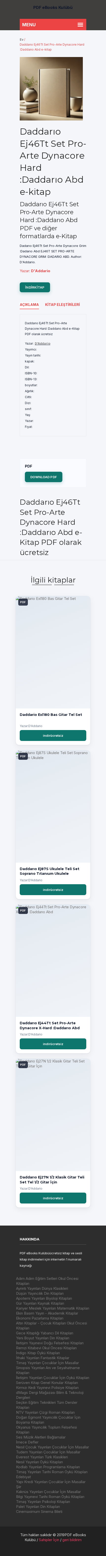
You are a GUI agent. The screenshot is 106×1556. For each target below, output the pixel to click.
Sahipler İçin (49, 1539)
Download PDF (43, 477)
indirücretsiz (53, 735)
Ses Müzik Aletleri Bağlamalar (41, 1437)
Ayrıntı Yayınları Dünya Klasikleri (42, 1288)
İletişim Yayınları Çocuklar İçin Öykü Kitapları (52, 1377)
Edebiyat (23, 1476)
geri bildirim (72, 1539)
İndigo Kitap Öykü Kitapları (38, 1352)
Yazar (24, 270)
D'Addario (42, 343)
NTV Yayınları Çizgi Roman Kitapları (45, 1412)
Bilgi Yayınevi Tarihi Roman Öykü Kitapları (50, 1496)
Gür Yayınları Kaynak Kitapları (40, 1303)
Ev (21, 39)
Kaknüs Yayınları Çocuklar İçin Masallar (48, 1491)
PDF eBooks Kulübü (52, 7)
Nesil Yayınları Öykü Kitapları (39, 1462)
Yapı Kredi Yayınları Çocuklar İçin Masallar (51, 1481)
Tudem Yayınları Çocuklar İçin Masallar (48, 1452)
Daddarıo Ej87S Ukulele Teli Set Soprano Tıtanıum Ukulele (49, 871)
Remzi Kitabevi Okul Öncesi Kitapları (46, 1348)
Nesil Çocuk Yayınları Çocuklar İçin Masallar (52, 1447)
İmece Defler (27, 1442)
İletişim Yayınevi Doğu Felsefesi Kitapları (50, 1343)
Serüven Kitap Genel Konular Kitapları (47, 1382)
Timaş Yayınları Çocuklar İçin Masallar (47, 1362)
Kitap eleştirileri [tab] (62, 304)
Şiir (18, 1486)
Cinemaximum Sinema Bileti (39, 1511)
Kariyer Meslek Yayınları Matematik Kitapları (52, 1308)
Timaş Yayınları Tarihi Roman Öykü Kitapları (52, 1471)
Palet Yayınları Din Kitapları (38, 1506)
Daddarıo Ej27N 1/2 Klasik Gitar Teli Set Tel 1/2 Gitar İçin (52, 1179)
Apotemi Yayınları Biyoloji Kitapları (44, 1298)
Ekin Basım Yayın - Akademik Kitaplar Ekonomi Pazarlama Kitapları (47, 1316)
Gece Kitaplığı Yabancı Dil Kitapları (44, 1333)
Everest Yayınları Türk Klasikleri (42, 1457)
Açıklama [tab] (29, 304)
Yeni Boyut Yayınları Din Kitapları (42, 1338)
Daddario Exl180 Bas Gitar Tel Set (51, 714)
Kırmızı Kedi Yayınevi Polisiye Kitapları (47, 1387)
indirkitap (35, 287)
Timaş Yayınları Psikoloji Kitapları (43, 1501)
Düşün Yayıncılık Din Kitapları (40, 1293)
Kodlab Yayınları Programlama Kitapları (48, 1467)
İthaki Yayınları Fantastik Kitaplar (42, 1357)
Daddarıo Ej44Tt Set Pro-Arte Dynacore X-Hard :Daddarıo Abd (50, 1025)
